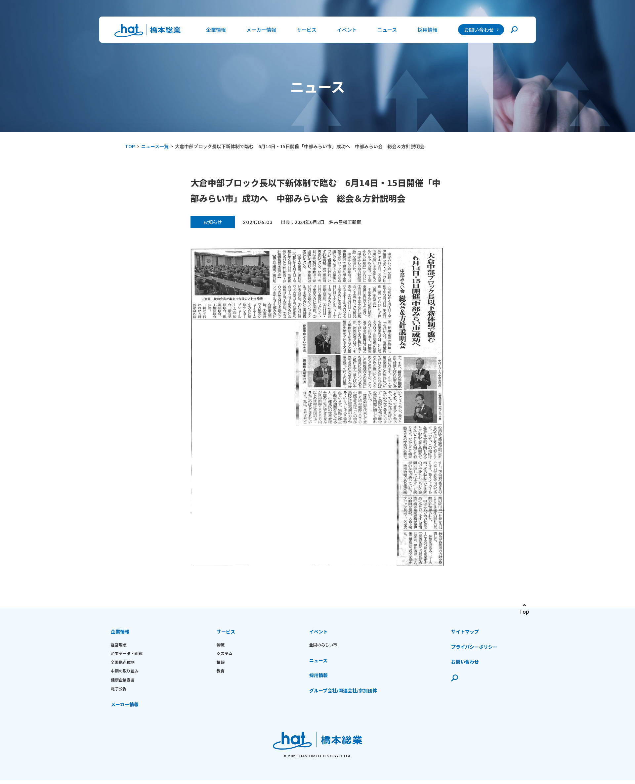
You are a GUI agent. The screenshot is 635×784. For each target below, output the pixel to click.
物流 (221, 644)
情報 (221, 662)
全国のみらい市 (323, 644)
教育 (221, 671)
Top (524, 611)
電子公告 (119, 688)
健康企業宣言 (123, 679)
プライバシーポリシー (474, 646)
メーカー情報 (261, 29)
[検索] (514, 29)
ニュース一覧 (155, 146)
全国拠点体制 (123, 662)
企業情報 (120, 631)
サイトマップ (465, 631)
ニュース (387, 29)
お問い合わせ (479, 29)
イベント (318, 631)
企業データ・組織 (127, 653)
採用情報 (428, 29)
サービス (226, 631)
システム (225, 653)
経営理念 (119, 644)
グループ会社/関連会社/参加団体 (343, 690)
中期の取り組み (125, 671)
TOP (130, 146)
